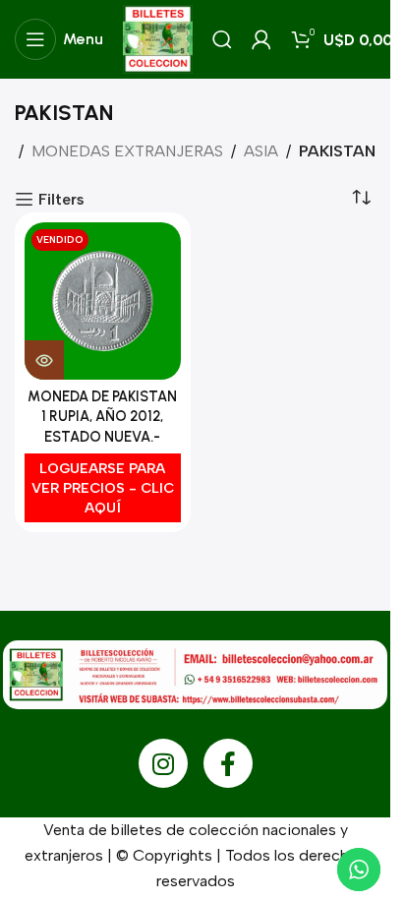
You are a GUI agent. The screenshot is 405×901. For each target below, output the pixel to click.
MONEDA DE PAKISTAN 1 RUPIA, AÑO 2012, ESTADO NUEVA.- (102, 416)
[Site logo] (158, 38)
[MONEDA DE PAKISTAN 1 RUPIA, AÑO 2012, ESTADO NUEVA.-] (103, 301)
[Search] (222, 39)
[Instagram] (163, 763)
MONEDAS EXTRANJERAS (127, 151)
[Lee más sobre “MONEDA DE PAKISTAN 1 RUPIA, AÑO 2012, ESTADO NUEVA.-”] (44, 360)
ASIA (261, 151)
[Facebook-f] (228, 763)
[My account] (261, 39)
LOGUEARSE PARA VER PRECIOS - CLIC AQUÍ (102, 487)
